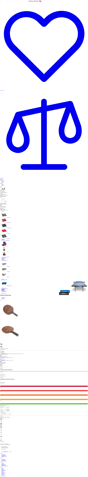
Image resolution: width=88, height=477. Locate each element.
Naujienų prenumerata (4, 456)
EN (1, 187)
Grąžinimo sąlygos (4, 464)
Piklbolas (3, 474)
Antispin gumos (8, 238)
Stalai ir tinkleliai (3, 472)
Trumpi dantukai (9, 222)
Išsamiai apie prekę (4, 297)
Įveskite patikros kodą (3, 412)
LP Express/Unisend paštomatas (3, 356)
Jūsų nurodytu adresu (2, 359)
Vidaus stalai (8, 266)
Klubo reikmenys (3, 473)
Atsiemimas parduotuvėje (3, 362)
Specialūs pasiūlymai (4, 460)
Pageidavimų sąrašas (4, 455)
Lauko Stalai (8, 271)
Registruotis (3, 181)
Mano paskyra (2, 180)
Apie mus (3, 463)
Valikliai (8, 251)
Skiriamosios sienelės (9, 285)
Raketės (2, 469)
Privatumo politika (4, 465)
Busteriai (8, 256)
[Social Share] (1, 364)
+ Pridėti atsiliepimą (3, 382)
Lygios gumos (8, 217)
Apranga (3, 471)
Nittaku (3, 418)
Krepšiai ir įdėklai (4, 470)
